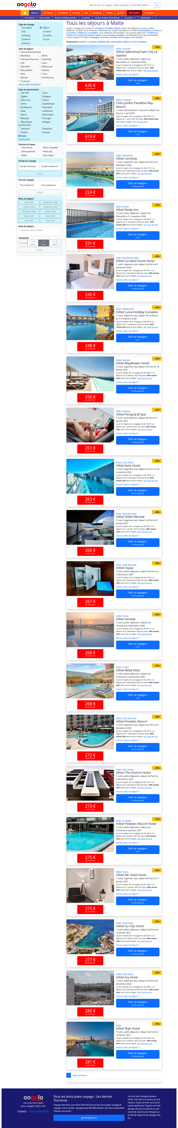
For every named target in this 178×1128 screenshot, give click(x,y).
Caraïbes (85, 17)
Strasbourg (47, 77)
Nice (22, 73)
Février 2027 (29, 216)
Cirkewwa (127, 99)
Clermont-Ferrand (29, 59)
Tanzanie (24, 128)
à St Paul (155, 30)
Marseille (25, 66)
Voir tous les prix (150, 70)
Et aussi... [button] (129, 17)
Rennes (24, 77)
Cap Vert (24, 92)
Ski (86, 12)
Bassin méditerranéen (66, 17)
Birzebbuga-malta (131, 257)
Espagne (46, 96)
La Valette (92, 41)
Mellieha (126, 411)
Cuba (44, 92)
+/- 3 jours (33, 243)
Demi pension (28, 151)
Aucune (23, 243)
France (45, 100)
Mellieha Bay (104, 41)
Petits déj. (48, 151)
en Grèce (104, 37)
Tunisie (24, 132)
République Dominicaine (25, 123)
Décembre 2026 (29, 211)
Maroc (23, 114)
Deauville (46, 59)
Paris (44, 73)
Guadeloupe (48, 103)
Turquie (46, 132)
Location (47, 31)
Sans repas (48, 155)
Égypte (23, 96)
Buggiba (126, 360)
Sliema (126, 41)
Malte (23, 136)
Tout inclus (44, 17)
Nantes (45, 70)
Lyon (44, 62)
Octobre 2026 (29, 207)
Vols (121, 12)
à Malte (82, 41)
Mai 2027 (50, 220)
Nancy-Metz (26, 70)
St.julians (142, 41)
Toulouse (25, 81)
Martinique (47, 114)
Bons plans (134, 12)
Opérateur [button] (146, 17)
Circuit (46, 39)
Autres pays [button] (24, 139)
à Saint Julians (143, 30)
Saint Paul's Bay (129, 513)
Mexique (24, 118)
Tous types (26, 27)
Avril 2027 (29, 220)
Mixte (24, 155)
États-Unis (25, 100)
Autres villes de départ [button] (30, 84)
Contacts (22, 1111)
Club (23, 31)
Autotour (25, 43)
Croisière (47, 35)
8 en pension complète (114, 35)
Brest (44, 55)
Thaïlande (47, 128)
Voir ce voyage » (138, 81)
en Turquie (138, 37)
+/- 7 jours (44, 243)
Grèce (23, 103)
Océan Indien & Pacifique (107, 17)
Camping (97, 12)
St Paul (134, 41)
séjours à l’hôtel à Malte (109, 28)
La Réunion (47, 111)
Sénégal (46, 121)
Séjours (35, 12)
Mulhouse (47, 66)
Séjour (46, 27)
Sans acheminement (30, 52)
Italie (23, 111)
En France (30, 17)
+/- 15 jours (55, 243)
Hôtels (109, 12)
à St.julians (93, 33)
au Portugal (123, 37)
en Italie (113, 37)
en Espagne (93, 37)
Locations (48, 12)
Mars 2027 (50, 216)
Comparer (150, 12)
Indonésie (47, 107)
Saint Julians (116, 41)
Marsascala (128, 155)
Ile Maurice (26, 107)
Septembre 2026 (50, 202)
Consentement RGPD (38, 1111)
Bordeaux (25, 55)
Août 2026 (29, 202)
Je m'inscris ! (89, 1118)
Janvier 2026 (50, 211)
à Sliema (81, 33)
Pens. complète (50, 147)
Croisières (63, 12)
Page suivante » (80, 1075)
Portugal (46, 118)
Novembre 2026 (50, 207)
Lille (22, 62)
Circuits (76, 12)
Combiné (25, 39)
